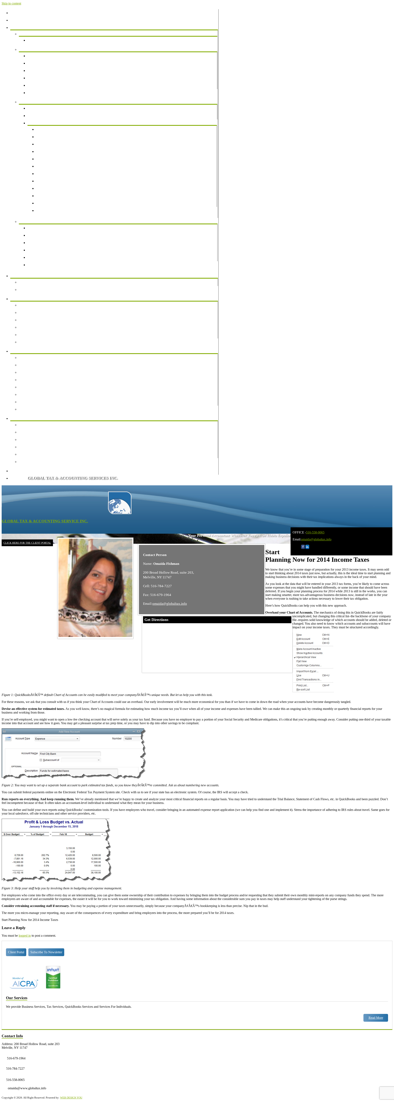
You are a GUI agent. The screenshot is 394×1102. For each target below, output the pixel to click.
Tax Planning (38, 115)
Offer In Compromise (53, 188)
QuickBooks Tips (41, 257)
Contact (18, 478)
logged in (25, 935)
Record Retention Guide (37, 387)
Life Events (29, 305)
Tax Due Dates (31, 365)
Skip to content (11, 3)
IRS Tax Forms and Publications (43, 379)
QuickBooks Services (36, 221)
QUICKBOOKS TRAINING (49, 242)
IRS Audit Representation (55, 129)
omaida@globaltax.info (316, 539)
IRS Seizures (47, 181)
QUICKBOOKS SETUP (46, 235)
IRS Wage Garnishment (54, 173)
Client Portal (21, 471)
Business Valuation (42, 70)
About (17, 20)
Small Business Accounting (48, 56)
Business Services (33, 49)
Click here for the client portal (27, 542)
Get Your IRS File (50, 210)
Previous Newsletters (35, 282)
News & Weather (33, 289)
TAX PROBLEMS (42, 123)
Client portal (16, 952)
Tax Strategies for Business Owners (45, 327)
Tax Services (30, 102)
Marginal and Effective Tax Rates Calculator (50, 409)
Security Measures (33, 454)
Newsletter (20, 276)
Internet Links (31, 447)
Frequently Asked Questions (40, 342)
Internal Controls (41, 92)
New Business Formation (46, 85)
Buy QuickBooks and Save (48, 265)
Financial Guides (24, 299)
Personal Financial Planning (48, 40)
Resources (19, 418)
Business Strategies (34, 312)
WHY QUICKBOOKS (45, 228)
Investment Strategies (35, 320)
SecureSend (29, 439)
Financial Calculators (35, 425)
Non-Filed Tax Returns (54, 136)
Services (18, 27)
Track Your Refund (34, 357)
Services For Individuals (37, 34)
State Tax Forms (32, 394)
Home (17, 13)
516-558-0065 (315, 532)
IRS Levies (46, 166)
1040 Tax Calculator (35, 402)
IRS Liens (45, 159)
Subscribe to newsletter (46, 952)
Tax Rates (28, 372)
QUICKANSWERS (43, 250)
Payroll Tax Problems (53, 151)
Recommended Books (36, 461)
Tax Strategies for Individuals (41, 334)
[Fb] (303, 548)
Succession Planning (43, 78)
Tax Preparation (40, 108)
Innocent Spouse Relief (54, 203)
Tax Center (20, 351)
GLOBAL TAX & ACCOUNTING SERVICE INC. (45, 521)
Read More (376, 1017)
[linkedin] (307, 548)
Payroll (34, 63)
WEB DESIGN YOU (71, 1097)
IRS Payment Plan (51, 195)
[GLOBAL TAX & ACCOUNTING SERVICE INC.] (119, 513)
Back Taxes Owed (51, 144)
